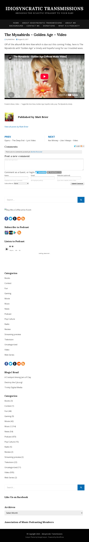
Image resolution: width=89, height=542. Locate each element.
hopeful (47, 104)
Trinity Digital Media (13, 387)
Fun (6, 288)
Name (7, 175)
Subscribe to (9, 183)
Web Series (9, 355)
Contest (8, 283)
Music (13, 104)
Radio (7, 324)
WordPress (60, 537)
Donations (49, 26)
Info (16, 250)
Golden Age (40, 104)
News (7, 309)
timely (70, 104)
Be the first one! (36, 152)
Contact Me (33, 26)
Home (16, 23)
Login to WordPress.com (54, 172)
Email (33, 175)
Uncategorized (11, 344)
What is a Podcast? (69, 26)
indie (52, 104)
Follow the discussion (82, 146)
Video (17, 104)
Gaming (8, 293)
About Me (70, 23)
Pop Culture (10, 319)
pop (55, 104)
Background (16, 26)
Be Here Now (31, 104)
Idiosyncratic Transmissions (44, 8)
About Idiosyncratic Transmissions (42, 23)
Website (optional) (63, 175)
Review (8, 329)
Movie (7, 298)
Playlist (11, 250)
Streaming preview (13, 334)
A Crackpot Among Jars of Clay (18, 377)
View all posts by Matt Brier (16, 126)
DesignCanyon (42, 537)
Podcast (8, 314)
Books (7, 278)
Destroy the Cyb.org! (13, 382)
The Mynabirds (63, 104)
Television (9, 339)
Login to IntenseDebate (40, 172)
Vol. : (20, 250)
